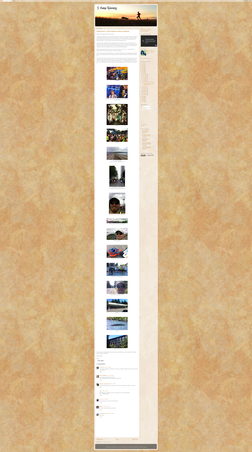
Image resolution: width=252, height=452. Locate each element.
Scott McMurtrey (151, 50)
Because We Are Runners (146, 58)
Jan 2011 (145, 94)
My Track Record (145, 130)
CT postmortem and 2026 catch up (148, 135)
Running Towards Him (146, 143)
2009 (143, 98)
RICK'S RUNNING (103, 375)
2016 (143, 64)
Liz (100, 399)
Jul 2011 (145, 80)
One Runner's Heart (104, 413)
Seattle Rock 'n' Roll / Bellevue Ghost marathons (113, 31)
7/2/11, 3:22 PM (106, 406)
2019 (143, 63)
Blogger (144, 447)
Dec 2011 (145, 74)
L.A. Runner (102, 367)
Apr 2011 (145, 89)
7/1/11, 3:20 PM (108, 367)
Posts (143, 106)
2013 (143, 69)
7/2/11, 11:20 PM (111, 413)
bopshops (136, 447)
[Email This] (98, 360)
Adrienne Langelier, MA (104, 383)
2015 (143, 66)
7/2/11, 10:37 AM (104, 399)
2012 (143, 71)
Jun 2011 (145, 86)
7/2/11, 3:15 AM (113, 383)
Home (117, 439)
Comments (144, 108)
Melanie (101, 406)
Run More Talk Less (146, 134)
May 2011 (145, 88)
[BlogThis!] (99, 360)
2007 (143, 101)
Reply (101, 371)
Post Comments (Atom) (106, 441)
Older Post (135, 439)
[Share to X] (100, 360)
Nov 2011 (145, 75)
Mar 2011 (145, 91)
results (125, 49)
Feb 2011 (145, 93)
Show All (154, 150)
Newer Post (99, 439)
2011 (143, 72)
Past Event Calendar (145, 31)
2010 (143, 96)
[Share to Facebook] (101, 360)
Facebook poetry (145, 131)
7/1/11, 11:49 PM (110, 375)
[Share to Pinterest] (103, 360)
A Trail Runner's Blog (146, 147)
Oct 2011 (145, 77)
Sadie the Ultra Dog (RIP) (145, 29)
